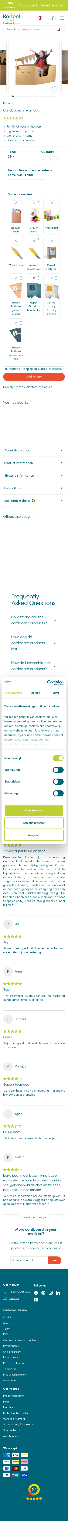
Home (6, 103)
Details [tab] (35, 692)
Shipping (27, 369)
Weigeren (34, 835)
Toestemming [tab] (13, 692)
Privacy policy (11, 1346)
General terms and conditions (20, 1340)
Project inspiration (13, 1395)
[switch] (58, 770)
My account (10, 1380)
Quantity (47, 152)
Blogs (6, 1401)
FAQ (5, 1334)
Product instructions (14, 1363)
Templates (9, 1369)
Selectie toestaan (34, 822)
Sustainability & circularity (18, 1424)
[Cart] (54, 18)
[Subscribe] (54, 1260)
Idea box (8, 1407)
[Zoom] (53, 87)
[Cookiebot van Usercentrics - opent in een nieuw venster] (48, 682)
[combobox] (34, 29)
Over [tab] (56, 692)
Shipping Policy (12, 1351)
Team (6, 1328)
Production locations (14, 1374)
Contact (45, 5)
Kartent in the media (15, 1413)
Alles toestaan (34, 810)
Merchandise (11, 1436)
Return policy (11, 1357)
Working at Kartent (14, 1418)
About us (57, 5)
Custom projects (29, 5)
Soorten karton (12, 1430)
